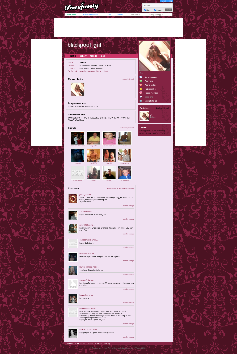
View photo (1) (151, 101)
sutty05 (78, 163)
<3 (151, 115)
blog (102, 55)
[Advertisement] (118, 27)
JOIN (170, 1)
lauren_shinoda (85, 267)
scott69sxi (125, 180)
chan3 (125, 146)
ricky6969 (83, 225)
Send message (151, 77)
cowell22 (109, 163)
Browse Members (90, 15)
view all (131, 79)
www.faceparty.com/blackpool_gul (93, 71)
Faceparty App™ (156, 15)
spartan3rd (84, 280)
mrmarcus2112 (85, 330)
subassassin (124, 163)
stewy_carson (109, 146)
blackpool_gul (84, 45)
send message (128, 206)
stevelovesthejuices (78, 146)
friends (93, 55)
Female (120, 15)
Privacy (107, 343)
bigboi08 (93, 146)
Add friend (149, 81)
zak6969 (83, 212)
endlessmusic (85, 240)
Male (109, 15)
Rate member (150, 89)
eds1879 (94, 163)
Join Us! (69, 343)
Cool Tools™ (135, 15)
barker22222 (84, 308)
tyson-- (93, 180)
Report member (151, 93)
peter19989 (84, 253)
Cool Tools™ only (159, 131)
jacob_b (82, 195)
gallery (83, 55)
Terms (90, 343)
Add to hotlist (150, 85)
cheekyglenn (77, 180)
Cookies (98, 343)
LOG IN (164, 1)
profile (73, 55)
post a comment (121, 188)
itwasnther (83, 295)
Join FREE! (71, 15)
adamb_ (109, 180)
